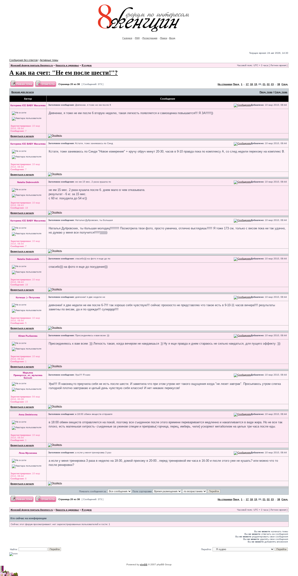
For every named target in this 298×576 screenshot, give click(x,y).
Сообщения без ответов (23, 60)
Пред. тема (266, 92)
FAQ (137, 38)
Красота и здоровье (67, 65)
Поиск (163, 38)
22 (268, 84)
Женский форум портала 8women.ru (31, 65)
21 (264, 84)
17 (247, 84)
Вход (172, 38)
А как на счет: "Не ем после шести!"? (63, 72)
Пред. (236, 84)
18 (251, 84)
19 (255, 84)
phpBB (143, 564)
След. (284, 84)
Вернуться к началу (22, 136)
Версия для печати (22, 92)
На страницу (225, 84)
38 (278, 84)
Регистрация (149, 38)
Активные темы (49, 60)
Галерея (127, 38)
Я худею (87, 65)
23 (272, 84)
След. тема (280, 92)
